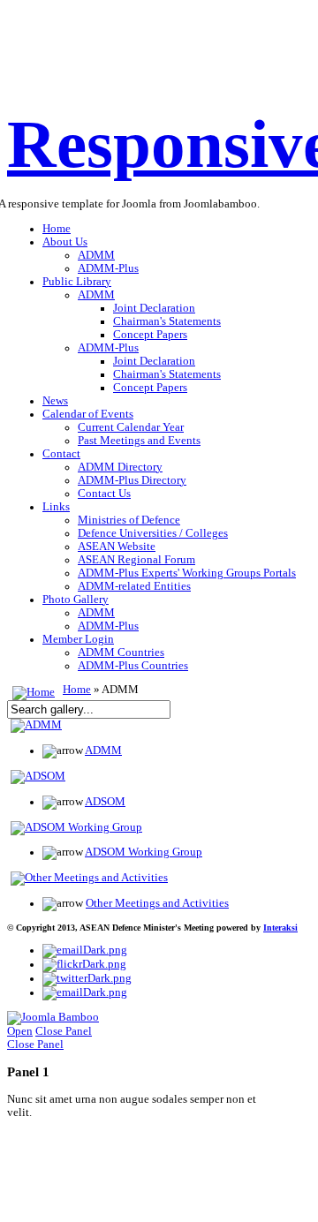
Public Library (76, 281)
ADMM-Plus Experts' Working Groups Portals (187, 573)
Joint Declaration (154, 308)
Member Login (78, 639)
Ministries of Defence (129, 520)
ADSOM (105, 802)
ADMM (96, 255)
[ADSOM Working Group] (76, 827)
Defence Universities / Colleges (153, 533)
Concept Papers (150, 334)
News (55, 401)
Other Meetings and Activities (157, 903)
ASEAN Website (116, 546)
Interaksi (280, 927)
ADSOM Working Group (143, 852)
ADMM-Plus (108, 268)
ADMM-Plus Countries (133, 666)
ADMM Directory (120, 467)
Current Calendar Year (131, 427)
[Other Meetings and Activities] (89, 877)
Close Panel (63, 1031)
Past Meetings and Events (139, 440)
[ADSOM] (38, 776)
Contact (61, 454)
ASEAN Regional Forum (136, 560)
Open (20, 1031)
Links (56, 507)
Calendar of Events (87, 414)
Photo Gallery (75, 599)
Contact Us (104, 493)
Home (56, 229)
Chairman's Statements (167, 321)
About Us (64, 242)
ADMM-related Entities (134, 586)
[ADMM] (36, 725)
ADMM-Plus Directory (132, 480)
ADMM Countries (121, 652)
